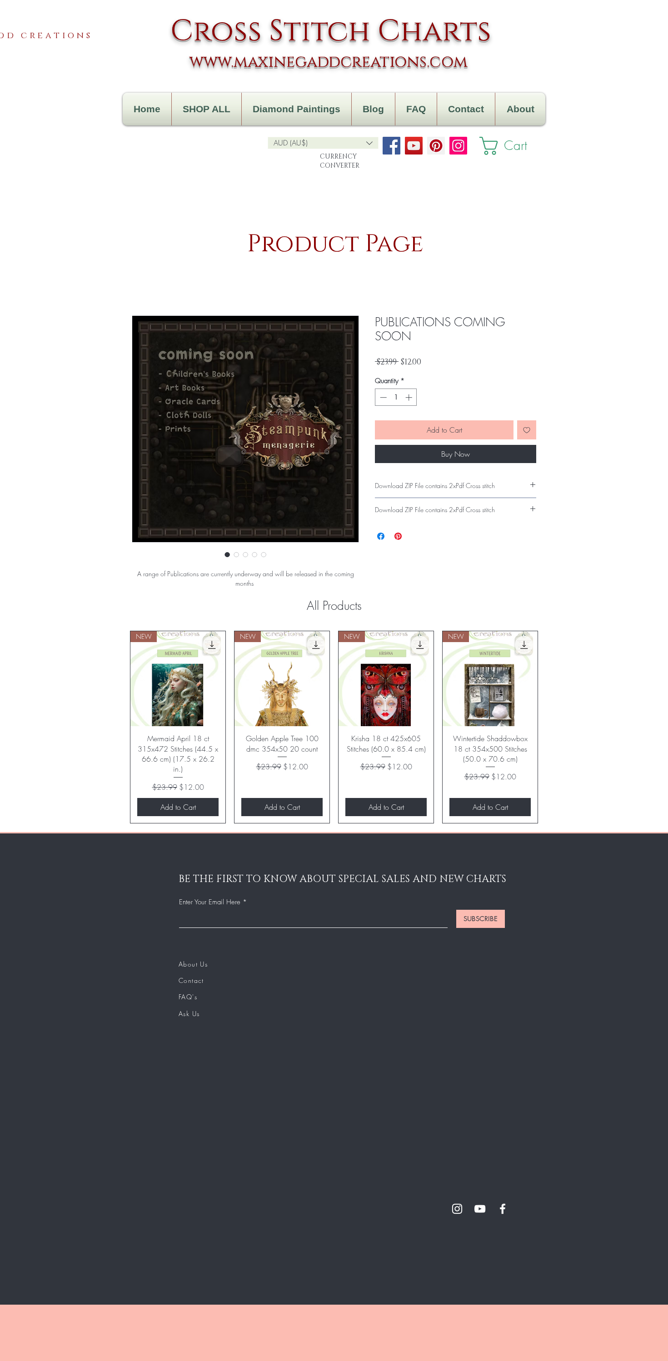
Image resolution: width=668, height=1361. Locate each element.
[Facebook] (391, 146)
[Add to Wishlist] (526, 429)
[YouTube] (414, 146)
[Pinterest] (436, 146)
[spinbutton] (396, 397)
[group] (334, 726)
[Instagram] (458, 146)
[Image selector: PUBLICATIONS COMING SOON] (227, 554)
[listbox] (323, 143)
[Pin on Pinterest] (398, 536)
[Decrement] (382, 397)
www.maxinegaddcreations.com (328, 62)
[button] (323, 143)
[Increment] (410, 397)
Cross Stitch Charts (330, 31)
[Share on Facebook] (380, 536)
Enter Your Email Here (209, 902)
